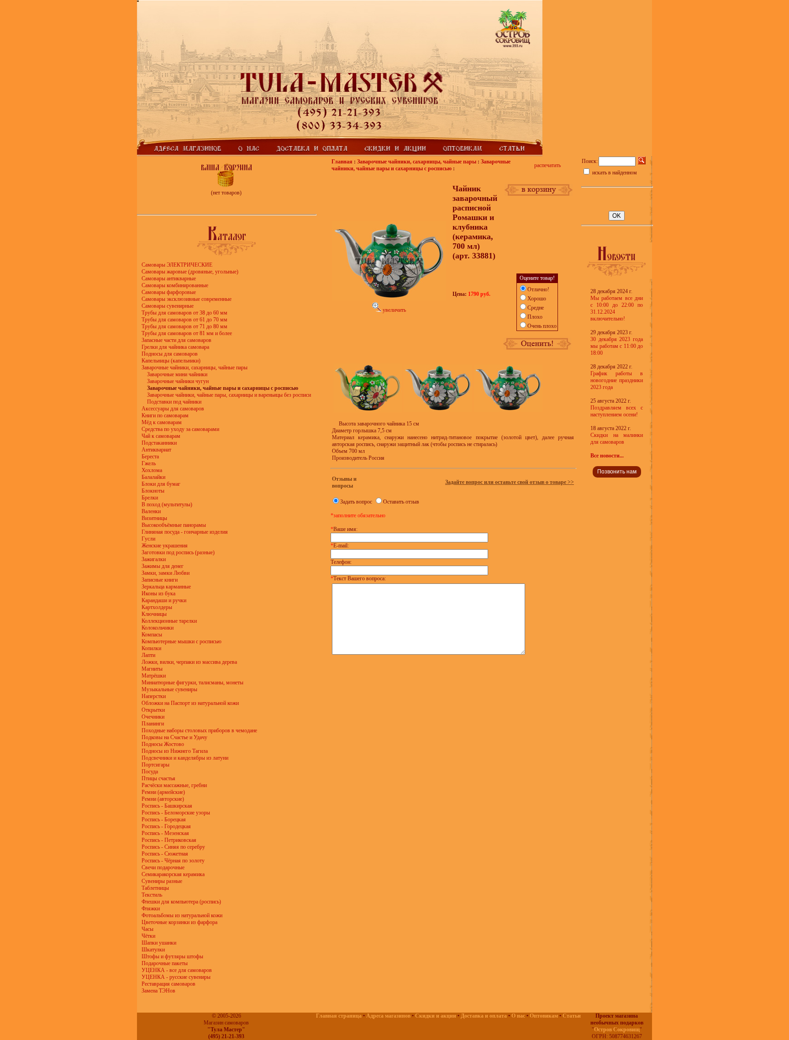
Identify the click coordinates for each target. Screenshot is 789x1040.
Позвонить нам (616, 471)
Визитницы (154, 518)
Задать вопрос (356, 502)
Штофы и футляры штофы (172, 956)
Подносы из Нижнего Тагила (175, 751)
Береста (150, 456)
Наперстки (154, 696)
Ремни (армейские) (163, 792)
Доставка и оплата (484, 1016)
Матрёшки (154, 675)
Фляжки (151, 908)
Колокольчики (158, 628)
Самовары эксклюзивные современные (186, 299)
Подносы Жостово (163, 744)
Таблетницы (155, 888)
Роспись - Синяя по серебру (173, 847)
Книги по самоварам (165, 415)
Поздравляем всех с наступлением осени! (616, 411)
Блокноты (153, 491)
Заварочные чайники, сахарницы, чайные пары (194, 367)
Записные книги (160, 580)
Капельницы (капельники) (171, 360)
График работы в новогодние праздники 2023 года (616, 380)
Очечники (153, 717)
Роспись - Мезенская (165, 833)
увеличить (393, 310)
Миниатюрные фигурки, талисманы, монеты (192, 682)
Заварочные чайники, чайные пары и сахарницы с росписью (420, 165)
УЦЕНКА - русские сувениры (176, 977)
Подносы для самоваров (170, 354)
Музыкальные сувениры (169, 689)
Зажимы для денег (163, 566)
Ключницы (154, 614)
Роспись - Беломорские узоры (176, 812)
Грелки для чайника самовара (175, 347)
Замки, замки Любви (165, 573)
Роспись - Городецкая (166, 826)
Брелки (150, 497)
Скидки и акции (435, 1016)
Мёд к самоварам (162, 422)
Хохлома (152, 470)
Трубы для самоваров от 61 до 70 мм (184, 319)
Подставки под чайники (174, 402)
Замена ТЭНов (158, 990)
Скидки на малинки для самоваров (616, 438)
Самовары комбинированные (175, 285)
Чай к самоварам (161, 436)
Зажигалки (154, 559)
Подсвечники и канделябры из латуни (185, 758)
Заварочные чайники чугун (178, 381)
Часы (147, 929)
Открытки (153, 710)
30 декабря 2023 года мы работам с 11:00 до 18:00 (616, 346)
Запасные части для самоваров (176, 340)
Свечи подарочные (163, 867)
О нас (518, 1016)
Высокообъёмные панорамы (174, 525)
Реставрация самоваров (168, 984)
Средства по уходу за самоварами (180, 429)
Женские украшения (165, 545)
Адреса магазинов (388, 1016)
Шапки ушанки (159, 943)
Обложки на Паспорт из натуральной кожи (190, 703)
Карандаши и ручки (164, 600)
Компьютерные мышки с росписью (181, 641)
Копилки (151, 648)
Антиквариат (156, 449)
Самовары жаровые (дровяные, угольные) (190, 271)
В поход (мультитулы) (167, 504)
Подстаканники (159, 443)
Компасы (152, 634)
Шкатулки (153, 949)
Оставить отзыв (401, 502)
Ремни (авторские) (163, 799)
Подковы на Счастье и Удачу (174, 737)
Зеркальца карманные (166, 586)
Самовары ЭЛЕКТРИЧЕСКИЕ (177, 265)
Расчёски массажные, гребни (174, 785)
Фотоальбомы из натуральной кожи (182, 915)
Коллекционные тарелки (169, 621)
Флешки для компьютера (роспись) (181, 901)
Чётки (148, 936)
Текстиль (152, 895)
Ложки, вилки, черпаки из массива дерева (189, 662)
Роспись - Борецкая (164, 819)
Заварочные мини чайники (177, 374)
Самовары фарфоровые (169, 292)
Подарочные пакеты (165, 963)
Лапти (148, 655)
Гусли (148, 539)
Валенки (151, 511)
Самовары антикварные (169, 278)
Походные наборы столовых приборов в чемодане (199, 730)
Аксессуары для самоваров (173, 408)
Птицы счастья (158, 778)
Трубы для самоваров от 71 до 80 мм (184, 326)
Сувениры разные (162, 881)
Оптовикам (544, 1016)
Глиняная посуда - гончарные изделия (185, 532)
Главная (341, 161)
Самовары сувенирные (168, 306)
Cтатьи (572, 1016)
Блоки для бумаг (161, 484)
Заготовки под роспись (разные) (178, 552)
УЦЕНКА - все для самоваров (177, 970)
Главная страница (339, 1016)
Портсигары (155, 765)
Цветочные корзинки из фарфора (179, 922)
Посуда (150, 771)
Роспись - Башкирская (167, 806)
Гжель (149, 463)
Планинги (153, 723)
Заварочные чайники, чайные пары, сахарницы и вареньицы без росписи (229, 395)
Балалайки (153, 477)
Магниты (152, 669)
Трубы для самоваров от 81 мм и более (187, 333)
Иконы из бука (158, 593)
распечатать (547, 165)
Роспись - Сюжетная (165, 854)
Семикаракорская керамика (173, 874)
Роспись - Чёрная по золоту (173, 860)
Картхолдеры (157, 607)
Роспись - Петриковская (169, 840)
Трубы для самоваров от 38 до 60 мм (184, 313)
